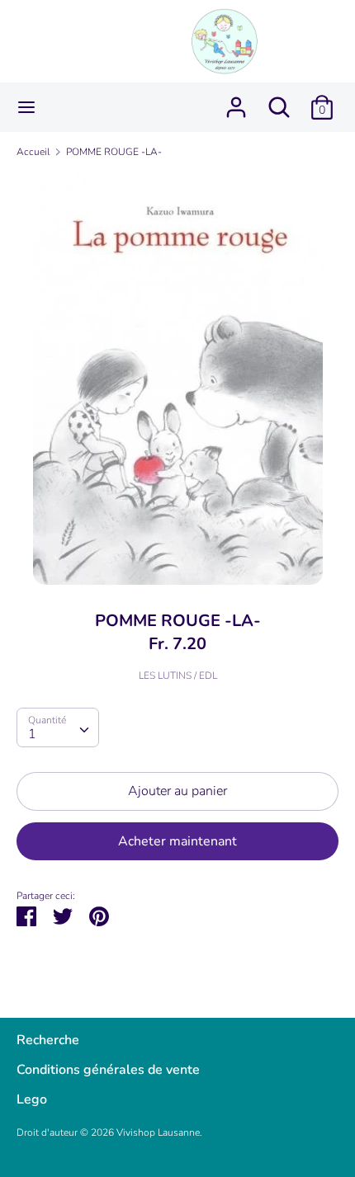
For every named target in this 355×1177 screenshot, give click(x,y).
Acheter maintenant (177, 841)
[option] (177, 378)
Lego (32, 1099)
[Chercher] (279, 101)
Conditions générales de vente (108, 1070)
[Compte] (236, 101)
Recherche (48, 1040)
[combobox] (58, 727)
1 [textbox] (32, 734)
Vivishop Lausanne (158, 1132)
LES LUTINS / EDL (178, 675)
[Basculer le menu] (26, 107)
